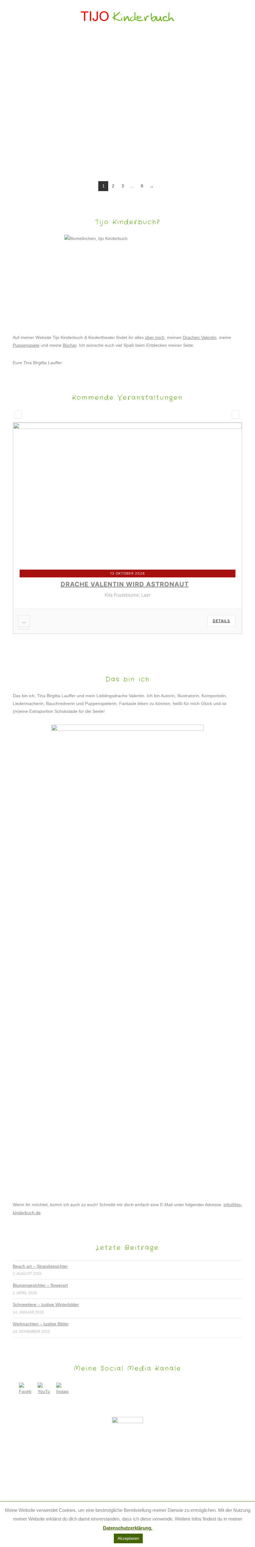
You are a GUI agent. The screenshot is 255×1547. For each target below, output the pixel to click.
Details (221, 620)
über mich (155, 337)
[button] (127, 42)
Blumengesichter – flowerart (40, 1285)
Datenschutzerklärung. (127, 1528)
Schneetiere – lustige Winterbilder (46, 1304)
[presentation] (18, 415)
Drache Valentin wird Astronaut (125, 584)
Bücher (69, 345)
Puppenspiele (26, 345)
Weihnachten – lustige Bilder (41, 1323)
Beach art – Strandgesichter (40, 1265)
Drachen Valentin (199, 337)
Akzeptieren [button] (128, 1538)
